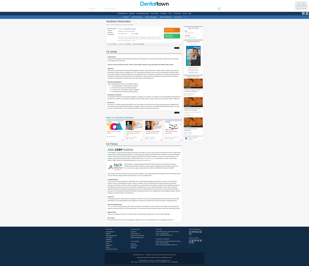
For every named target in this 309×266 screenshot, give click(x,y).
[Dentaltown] (154, 3)
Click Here (111, 206)
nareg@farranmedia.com (143, 160)
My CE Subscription (151, 17)
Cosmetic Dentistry (129, 31)
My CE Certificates (165, 17)
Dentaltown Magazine (193, 41)
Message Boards (110, 231)
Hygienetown (134, 245)
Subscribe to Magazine (301, 5)
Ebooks (108, 247)
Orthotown (133, 247)
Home (107, 24)
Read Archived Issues (193, 70)
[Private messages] (307, 13)
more (133, 40)
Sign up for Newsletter (301, 8)
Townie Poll (109, 245)
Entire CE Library (137, 17)
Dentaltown (133, 243)
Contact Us (133, 231)
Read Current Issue (193, 67)
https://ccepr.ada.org (147, 158)
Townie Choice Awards (111, 249)
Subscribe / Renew (193, 72)
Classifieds (108, 239)
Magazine (108, 233)
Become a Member (301, 3)
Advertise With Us (135, 233)
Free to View (178, 17)
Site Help (159, 229)
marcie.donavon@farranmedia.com (168, 244)
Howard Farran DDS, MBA (137, 235)
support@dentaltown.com (165, 235)
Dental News (109, 241)
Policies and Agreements (137, 237)
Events (107, 243)
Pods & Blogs (109, 237)
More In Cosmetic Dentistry (120, 117)
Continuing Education (116, 24)
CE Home (126, 17)
